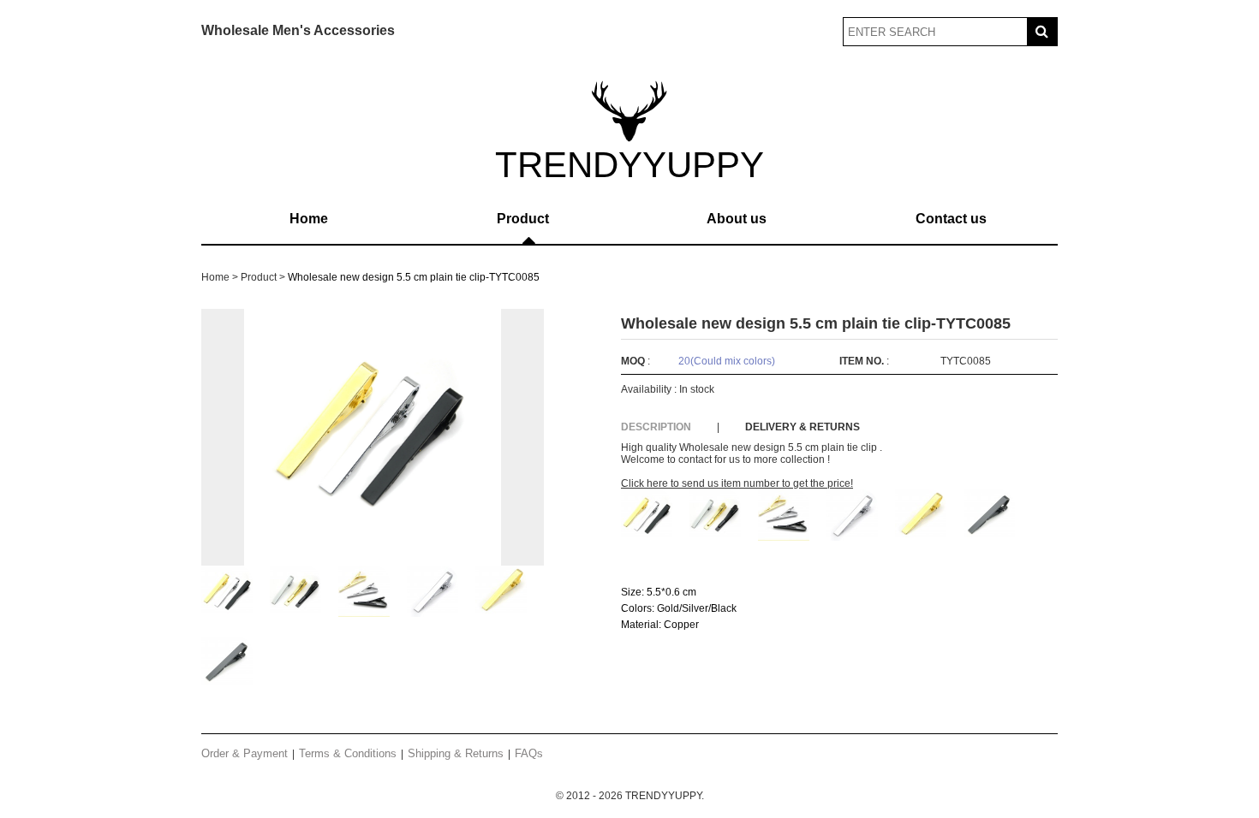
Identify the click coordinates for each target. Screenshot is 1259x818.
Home (308, 218)
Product (523, 218)
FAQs (529, 753)
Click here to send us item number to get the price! (737, 483)
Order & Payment (244, 753)
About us (737, 218)
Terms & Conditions (348, 753)
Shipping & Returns (456, 753)
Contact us (951, 218)
